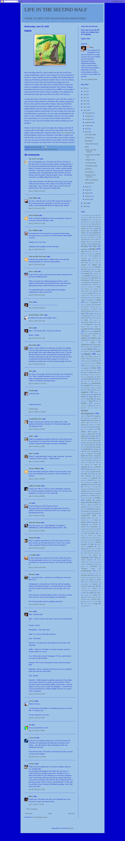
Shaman (85, 542)
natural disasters (96, 471)
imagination (97, 416)
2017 (85, 91)
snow (99, 548)
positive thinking (52, 149)
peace (84, 493)
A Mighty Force (90, 160)
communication (97, 273)
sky (97, 546)
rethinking (83, 529)
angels (90, 228)
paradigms (84, 491)
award (99, 235)
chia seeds (95, 262)
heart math (90, 399)
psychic (96, 513)
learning (83, 434)
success (83, 564)
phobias (93, 495)
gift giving (86, 379)
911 (92, 220)
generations (90, 377)
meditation (95, 451)
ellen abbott (33, 345)
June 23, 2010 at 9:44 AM (37, 249)
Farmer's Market (85, 358)
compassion (84, 278)
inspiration (86, 418)
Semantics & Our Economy (90, 176)
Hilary (31, 796)
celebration (84, 258)
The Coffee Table (90, 134)
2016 (85, 94)
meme (82, 453)
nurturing (84, 484)
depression (94, 302)
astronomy (83, 235)
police (90, 498)
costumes (95, 291)
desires (83, 304)
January (87, 199)
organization (84, 489)
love (97, 445)
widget (88, 599)
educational (97, 331)
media (88, 451)
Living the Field (88, 445)
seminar (83, 540)
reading (96, 520)
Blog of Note (87, 244)
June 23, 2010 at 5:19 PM (37, 531)
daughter (90, 300)
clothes (85, 269)
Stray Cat (32, 453)
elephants (84, 338)
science (92, 533)
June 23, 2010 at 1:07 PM (37, 429)
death (98, 300)
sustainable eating (88, 568)
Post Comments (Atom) (40, 817)
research (83, 527)
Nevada (90, 480)
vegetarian (90, 586)
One (96, 487)
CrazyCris (32, 737)
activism (98, 222)
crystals (92, 298)
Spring (96, 557)
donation (98, 313)
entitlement (86, 347)
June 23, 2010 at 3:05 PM (37, 479)
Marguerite (32, 537)
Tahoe (90, 573)
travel (99, 579)
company (96, 276)
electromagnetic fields (88, 336)
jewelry (98, 425)
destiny (89, 304)
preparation (95, 511)
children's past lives (86, 267)
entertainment (97, 344)
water (84, 593)
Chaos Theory (95, 260)
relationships (84, 524)
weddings (95, 595)
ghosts (99, 377)
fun (100, 370)
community (86, 276)
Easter (96, 324)
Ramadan (83, 520)
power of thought (94, 507)
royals (82, 531)
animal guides (85, 230)
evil (82, 349)
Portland (88, 500)
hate (90, 394)
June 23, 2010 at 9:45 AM (37, 264)
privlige (83, 513)
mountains (84, 467)
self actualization (94, 537)
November (88, 116)
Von (30, 503)
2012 (85, 104)
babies (85, 237)
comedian (85, 271)
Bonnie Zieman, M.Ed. (36, 315)
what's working (91, 597)
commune (86, 273)
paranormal (92, 491)
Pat (30, 725)
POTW (83, 505)
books (93, 248)
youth (82, 606)
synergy (99, 571)
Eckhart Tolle (85, 327)
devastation (97, 304)
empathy (93, 340)
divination (96, 311)
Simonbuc (32, 574)
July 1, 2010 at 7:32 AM (36, 804)
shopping (90, 546)
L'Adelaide (32, 555)
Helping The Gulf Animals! (90, 151)
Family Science (93, 356)
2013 (85, 101)
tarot (97, 573)
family (87, 353)
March (87, 193)
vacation (94, 584)
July (86, 129)
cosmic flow (84, 291)
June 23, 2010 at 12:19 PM (37, 412)
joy (92, 427)
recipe (83, 522)
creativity (90, 293)
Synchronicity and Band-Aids (92, 156)
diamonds (85, 307)
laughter (95, 432)
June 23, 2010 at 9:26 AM (37, 191)
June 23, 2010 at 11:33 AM (37, 383)
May (86, 187)
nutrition (92, 484)
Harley (96, 392)
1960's (99, 215)
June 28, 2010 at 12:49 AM (37, 757)
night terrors (88, 482)
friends (94, 368)
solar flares (97, 551)
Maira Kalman (96, 447)
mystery (87, 471)
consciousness (85, 280)
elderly (96, 333)
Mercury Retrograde (95, 456)
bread (89, 251)
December (88, 113)
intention (83, 420)
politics (98, 497)
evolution (89, 349)
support (83, 566)
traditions (91, 580)
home (90, 405)
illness (89, 416)
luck (82, 447)
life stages (92, 436)
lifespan (93, 438)
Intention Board (94, 420)
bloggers (95, 244)
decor (86, 302)
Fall (92, 351)
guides (94, 388)
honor (97, 405)
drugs (86, 320)
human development (87, 412)
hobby (97, 401)
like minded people (95, 440)
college (99, 269)
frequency (85, 368)
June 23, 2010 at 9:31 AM (37, 223)
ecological (85, 329)
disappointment (85, 309)
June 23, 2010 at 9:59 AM (37, 364)
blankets (91, 241)
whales (83, 597)
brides (96, 251)
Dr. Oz (94, 316)
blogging (84, 246)
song (82, 555)
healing (83, 396)
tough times (93, 577)
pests (88, 495)
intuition (83, 425)
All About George (90, 163)
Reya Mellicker (34, 230)
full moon (93, 370)
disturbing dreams (86, 311)
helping (36, 149)
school (85, 533)
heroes (85, 401)
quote (96, 518)
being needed (91, 239)
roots (97, 529)
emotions (85, 340)
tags (84, 573)
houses (96, 408)
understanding (84, 584)
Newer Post (28, 813)
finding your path (87, 361)
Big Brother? (89, 141)
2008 (85, 206)
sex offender (97, 540)
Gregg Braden (86, 388)
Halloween (96, 390)
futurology (85, 374)
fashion (94, 358)
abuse (84, 222)
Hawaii (96, 394)
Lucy (87, 447)
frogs (82, 370)
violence (94, 588)
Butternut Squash (35, 522)
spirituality (85, 557)
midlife (96, 458)
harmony (32, 763)
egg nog (85, 333)
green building (97, 385)
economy (97, 329)
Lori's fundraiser (66, 132)
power (89, 505)
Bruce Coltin (33, 271)
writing (96, 603)
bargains (92, 237)
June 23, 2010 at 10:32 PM (37, 567)
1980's (84, 217)
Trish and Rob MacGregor (38, 256)
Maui (82, 451)
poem (84, 498)
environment (94, 347)
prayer (89, 509)
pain (90, 489)
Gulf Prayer (88, 169)
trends (86, 582)
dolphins (91, 313)
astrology (95, 233)
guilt (99, 388)
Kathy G (31, 436)
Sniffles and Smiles (35, 486)
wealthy (91, 593)
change (84, 260)
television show (86, 575)
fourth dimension (96, 366)
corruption (95, 289)
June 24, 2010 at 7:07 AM (37, 604)
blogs (95, 246)
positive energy (43, 149)
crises (97, 295)
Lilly (84, 443)
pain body (96, 489)
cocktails (92, 269)
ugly (97, 582)
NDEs (93, 473)
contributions (95, 284)
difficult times (95, 307)
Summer (89, 564)
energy (93, 342)
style (97, 562)
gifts (93, 379)
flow (82, 363)
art (89, 233)
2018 (85, 88)
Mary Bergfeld (34, 215)
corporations (87, 289)
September (88, 122)
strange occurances (87, 560)
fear (100, 358)
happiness (85, 392)
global (99, 379)
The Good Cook (34, 159)
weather (98, 593)
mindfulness (96, 460)
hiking (91, 401)
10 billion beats (87, 215)
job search (86, 427)
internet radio (85, 422)
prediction (86, 511)
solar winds (86, 553)
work (99, 601)
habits (31, 149)
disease (95, 309)
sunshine (97, 564)
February (88, 196)
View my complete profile (89, 79)
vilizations (83, 588)
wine (87, 601)
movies (98, 466)
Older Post (71, 813)
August (87, 125)
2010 (85, 110)
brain (82, 251)
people (91, 493)
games (82, 377)
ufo (92, 582)
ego (91, 333)
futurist (98, 372)
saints (99, 531)
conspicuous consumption (90, 282)
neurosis (83, 480)
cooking (98, 287)
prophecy (89, 513)
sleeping (83, 548)
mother (95, 464)
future (91, 372)
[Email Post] (45, 147)
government (84, 383)
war (100, 590)
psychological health (88, 515)
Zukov (87, 606)
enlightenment (85, 344)
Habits (87, 147)
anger (96, 228)
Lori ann (32, 701)
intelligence (95, 418)
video (96, 586)
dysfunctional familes (87, 322)
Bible (97, 239)
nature (86, 473)
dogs (83, 313)
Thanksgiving (84, 577)
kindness (98, 427)
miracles (83, 462)
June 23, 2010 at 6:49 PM (37, 548)
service (89, 540)
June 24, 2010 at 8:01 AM (37, 694)
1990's (90, 217)
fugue (87, 370)
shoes (92, 544)
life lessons (91, 434)
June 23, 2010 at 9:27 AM (37, 208)
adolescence (95, 224)
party (99, 491)
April (87, 190)
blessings (98, 241)
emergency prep (95, 338)
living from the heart (95, 443)
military (83, 460)
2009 (85, 203)
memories (90, 453)
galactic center (95, 374)
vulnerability (93, 590)
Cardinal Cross (89, 138)
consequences (97, 280)
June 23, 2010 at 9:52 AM (37, 295)
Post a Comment (32, 809)
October (88, 119)
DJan (30, 371)
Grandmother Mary (35, 419)
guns (84, 390)
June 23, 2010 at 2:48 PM (37, 461)
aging (90, 226)
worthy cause (87, 604)
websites (86, 595)
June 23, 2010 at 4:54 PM (37, 515)
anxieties (83, 233)
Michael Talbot (87, 458)
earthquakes (88, 324)
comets (92, 271)
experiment (86, 351)
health (91, 396)
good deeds (94, 381)
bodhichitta (84, 249)
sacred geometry (91, 531)
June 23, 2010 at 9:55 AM (37, 338)
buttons (90, 254)
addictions (86, 224)
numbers (96, 482)
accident (91, 222)
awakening (91, 235)
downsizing (86, 316)
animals (95, 230)
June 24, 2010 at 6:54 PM (37, 718)
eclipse (96, 327)
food (99, 363)
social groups (87, 551)
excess (99, 349)
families (98, 351)
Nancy (31, 302)
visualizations (84, 590)
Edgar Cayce (88, 331)
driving (99, 318)
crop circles (84, 298)
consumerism (84, 284)
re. (89, 520)
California (98, 254)
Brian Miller (33, 198)
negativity (94, 478)
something (96, 553)
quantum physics (86, 518)
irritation (91, 425)
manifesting (86, 449)
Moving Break (89, 183)
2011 (85, 107)
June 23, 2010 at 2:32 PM (37, 446)
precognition (97, 509)
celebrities (94, 258)
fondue (93, 363)
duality (95, 320)
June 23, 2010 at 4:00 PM (37, 496)
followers (87, 363)
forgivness (87, 366)
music (94, 469)
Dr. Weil (93, 318)
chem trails (84, 262)
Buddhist (83, 254)
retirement (91, 529)
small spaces (92, 548)
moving (87, 469)
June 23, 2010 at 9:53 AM (37, 321)
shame (91, 542)
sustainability (93, 566)
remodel (95, 524)
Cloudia (31, 390)
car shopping (94, 256)
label (85, 429)
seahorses (90, 535)
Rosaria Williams (34, 468)
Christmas (97, 267)
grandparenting (96, 383)
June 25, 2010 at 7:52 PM (37, 731)
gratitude (87, 385)
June (86, 132)
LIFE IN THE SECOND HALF (55, 9)
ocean (99, 484)
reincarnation (94, 522)
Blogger (70, 828)
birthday (83, 241)
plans (99, 495)
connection (94, 278)
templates (96, 575)
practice (83, 509)
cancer (85, 256)
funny (85, 372)
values (83, 586)
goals (85, 381)
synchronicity (86, 570)
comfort (98, 271)
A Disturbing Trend (91, 166)
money (90, 462)
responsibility (94, 527)
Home (50, 813)
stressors (91, 562)
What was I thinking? (91, 180)
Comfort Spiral (33, 409)
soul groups (93, 555)
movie (91, 467)
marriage (95, 449)
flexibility (96, 361)
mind (88, 460)
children (94, 265)
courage (83, 293)
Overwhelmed (89, 172)
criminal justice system (87, 295)
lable (91, 429)
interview (95, 422)
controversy (90, 287)
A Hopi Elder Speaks (91, 144)
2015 (85, 98)
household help (85, 408)
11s (94, 215)
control (83, 287)
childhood (84, 265)
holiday (84, 403)
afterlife (83, 226)
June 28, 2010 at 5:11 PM (37, 789)
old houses (87, 487)
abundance (98, 220)
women (93, 601)
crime (97, 293)
